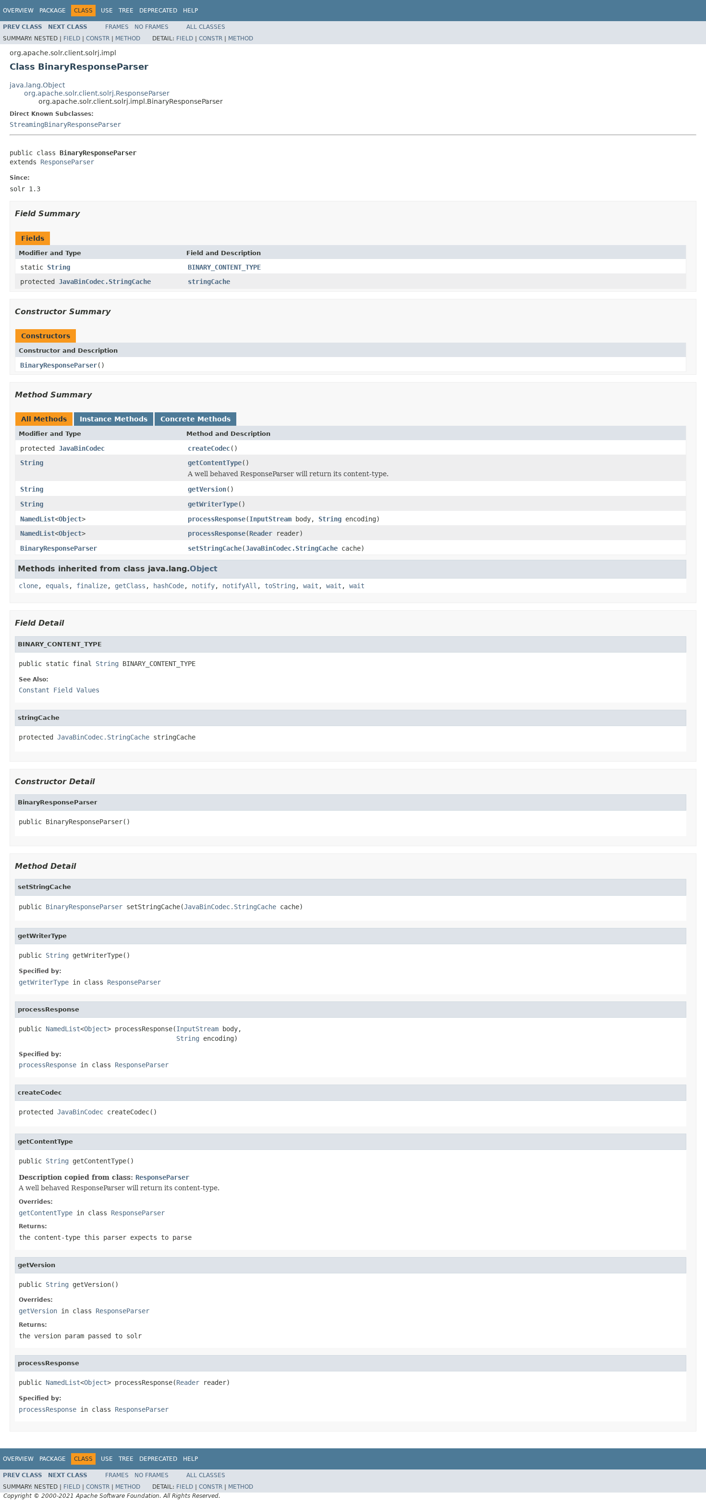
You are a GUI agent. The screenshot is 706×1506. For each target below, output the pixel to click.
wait (310, 586)
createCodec (209, 448)
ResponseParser (67, 162)
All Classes (205, 27)
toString (280, 586)
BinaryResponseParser (58, 365)
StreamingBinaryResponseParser (65, 124)
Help (190, 10)
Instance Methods (113, 419)
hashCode (168, 586)
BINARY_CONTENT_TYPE (224, 267)
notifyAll (239, 586)
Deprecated (158, 10)
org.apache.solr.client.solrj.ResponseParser (97, 93)
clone (28, 586)
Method (127, 38)
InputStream (270, 519)
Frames (117, 27)
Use (107, 10)
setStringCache (215, 548)
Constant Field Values (59, 690)
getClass (130, 586)
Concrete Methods (195, 419)
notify (203, 586)
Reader (260, 533)
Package (52, 10)
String (58, 267)
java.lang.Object (37, 85)
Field (71, 38)
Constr (98, 38)
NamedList (37, 519)
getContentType (215, 463)
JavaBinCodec (82, 448)
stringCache (209, 281)
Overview (18, 10)
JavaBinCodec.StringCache (105, 281)
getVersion (207, 489)
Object (70, 519)
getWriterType (213, 504)
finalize (91, 586)
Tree (126, 10)
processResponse (216, 519)
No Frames (151, 27)
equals (57, 586)
